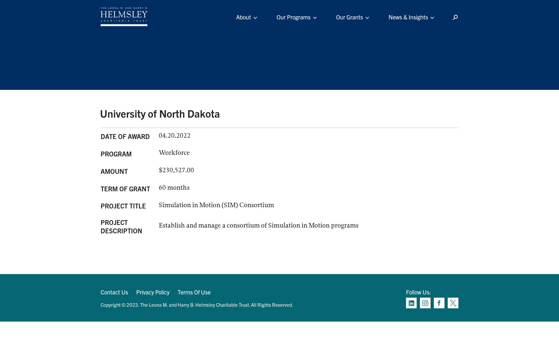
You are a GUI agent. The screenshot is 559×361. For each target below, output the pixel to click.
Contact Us (114, 292)
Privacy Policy (153, 292)
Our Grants (349, 17)
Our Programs (294, 17)
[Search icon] (455, 17)
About (243, 17)
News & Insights (408, 17)
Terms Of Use (194, 292)
